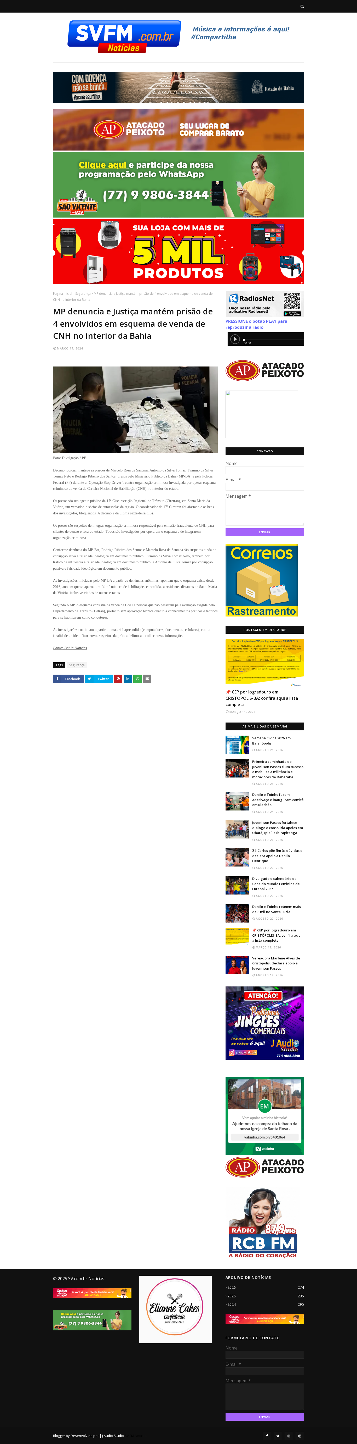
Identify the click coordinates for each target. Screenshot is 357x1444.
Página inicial (62, 293)
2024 (265, 1304)
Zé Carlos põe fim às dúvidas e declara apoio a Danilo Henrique (277, 855)
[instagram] (300, 1436)
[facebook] (267, 1436)
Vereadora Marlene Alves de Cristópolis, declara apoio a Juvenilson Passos (276, 963)
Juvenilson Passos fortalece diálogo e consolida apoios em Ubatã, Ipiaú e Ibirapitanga (277, 827)
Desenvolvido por (85, 1435)
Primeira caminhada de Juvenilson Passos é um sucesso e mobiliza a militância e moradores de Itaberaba (277, 769)
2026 (265, 1287)
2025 (265, 1295)
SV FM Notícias (136, 1435)
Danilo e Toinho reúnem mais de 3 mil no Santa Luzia (276, 909)
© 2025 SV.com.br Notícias (78, 1278)
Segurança (83, 293)
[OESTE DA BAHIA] (265, 662)
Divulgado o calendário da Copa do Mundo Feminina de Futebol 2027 (276, 883)
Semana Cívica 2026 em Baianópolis (271, 741)
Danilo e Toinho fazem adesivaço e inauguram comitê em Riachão (278, 799)
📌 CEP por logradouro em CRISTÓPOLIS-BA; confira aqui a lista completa (262, 698)
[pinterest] (289, 1436)
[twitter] (278, 1436)
